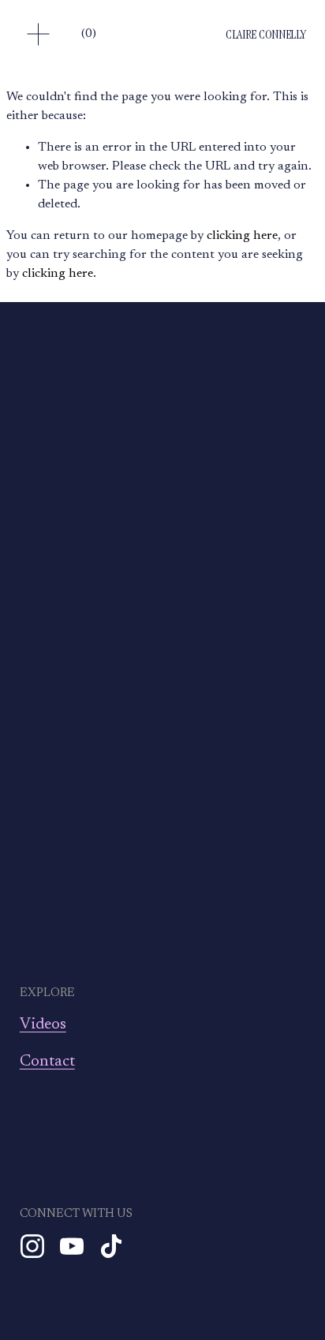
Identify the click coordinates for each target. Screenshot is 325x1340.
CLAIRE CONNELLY (265, 34)
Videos (43, 1024)
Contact (47, 1061)
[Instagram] (32, 1246)
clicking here (242, 236)
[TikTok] (111, 1246)
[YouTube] (71, 1246)
